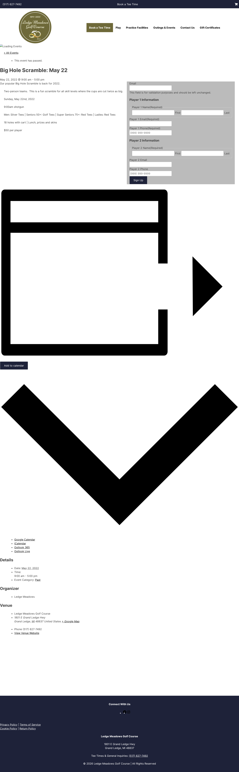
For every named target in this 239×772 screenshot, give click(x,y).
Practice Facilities (137, 27)
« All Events (11, 52)
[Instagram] (129, 713)
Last (227, 112)
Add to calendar (14, 365)
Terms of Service (30, 724)
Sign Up (138, 180)
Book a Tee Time (127, 4)
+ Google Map (71, 621)
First (177, 112)
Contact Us (187, 27)
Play (118, 27)
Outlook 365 (22, 547)
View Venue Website (26, 633)
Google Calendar (24, 539)
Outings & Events (164, 27)
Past (37, 579)
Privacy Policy (8, 724)
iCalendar (20, 543)
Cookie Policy (8, 728)
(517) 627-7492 (12, 4)
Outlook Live (22, 551)
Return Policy (28, 728)
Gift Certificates (210, 27)
